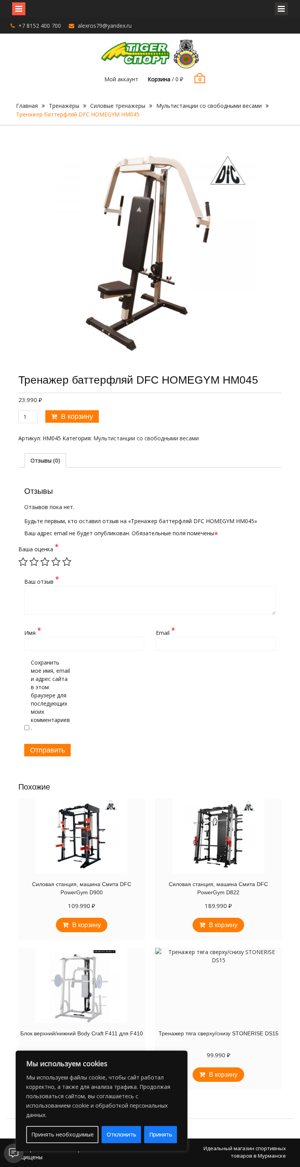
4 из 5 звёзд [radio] (56, 562)
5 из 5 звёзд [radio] (66, 562)
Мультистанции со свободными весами (209, 105)
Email (165, 632)
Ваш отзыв (41, 581)
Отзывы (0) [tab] (45, 460)
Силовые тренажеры (117, 105)
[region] (102, 1101)
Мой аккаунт (121, 79)
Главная (27, 105)
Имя (32, 632)
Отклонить (121, 1134)
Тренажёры (64, 105)
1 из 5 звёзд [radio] (23, 562)
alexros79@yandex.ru (105, 25)
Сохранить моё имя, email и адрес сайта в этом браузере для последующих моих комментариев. (50, 695)
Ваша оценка (37, 549)
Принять (160, 1134)
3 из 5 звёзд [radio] (45, 562)
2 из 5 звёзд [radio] (34, 562)
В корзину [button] (86, 925)
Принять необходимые (62, 1134)
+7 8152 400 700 (39, 25)
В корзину (77, 416)
